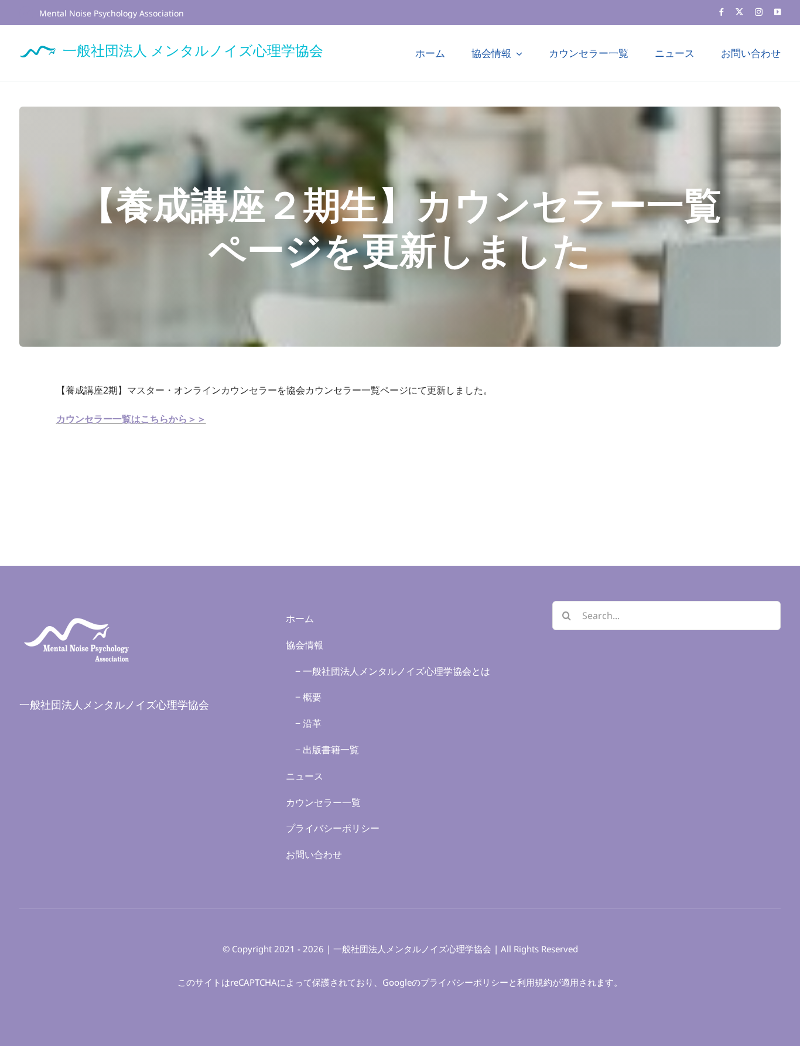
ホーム (300, 618)
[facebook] (721, 12)
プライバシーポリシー (333, 828)
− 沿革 (304, 723)
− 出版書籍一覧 (322, 749)
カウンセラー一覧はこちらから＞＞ (131, 418)
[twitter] (739, 12)
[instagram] (759, 12)
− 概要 (304, 697)
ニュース (304, 776)
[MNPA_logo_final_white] (77, 611)
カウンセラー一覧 (323, 802)
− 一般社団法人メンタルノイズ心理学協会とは (388, 671)
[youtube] (777, 12)
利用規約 (534, 982)
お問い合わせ (314, 854)
